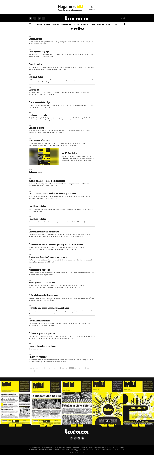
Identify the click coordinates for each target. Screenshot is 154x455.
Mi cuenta (77, 28)
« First (42, 368)
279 (59, 368)
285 (84, 368)
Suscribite (47, 24)
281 (67, 368)
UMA (116, 24)
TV (74, 24)
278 (54, 368)
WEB (12, 425)
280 (63, 368)
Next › (31, 371)
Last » (37, 371)
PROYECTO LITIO (109, 24)
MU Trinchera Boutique (83, 24)
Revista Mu (39, 24)
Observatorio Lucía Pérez (97, 24)
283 (75, 368)
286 (88, 368)
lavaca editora (55, 24)
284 (79, 368)
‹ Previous (48, 368)
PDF (19, 425)
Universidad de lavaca (66, 24)
